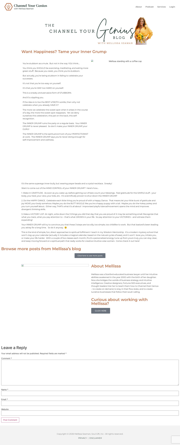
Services (161, 7)
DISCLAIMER (95, 438)
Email (4, 399)
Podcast (149, 7)
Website (5, 409)
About (139, 7)
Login (172, 7)
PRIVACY (82, 438)
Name (4, 390)
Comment (6, 358)
